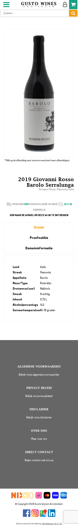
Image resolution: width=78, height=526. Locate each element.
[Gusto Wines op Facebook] (26, 515)
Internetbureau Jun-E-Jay (52, 523)
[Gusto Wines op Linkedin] (51, 515)
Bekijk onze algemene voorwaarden (39, 374)
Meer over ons (39, 438)
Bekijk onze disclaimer (39, 417)
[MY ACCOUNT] (65, 4)
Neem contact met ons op (39, 460)
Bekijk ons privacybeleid (39, 396)
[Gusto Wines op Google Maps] (43, 515)
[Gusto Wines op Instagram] (35, 515)
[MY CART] (73, 4)
